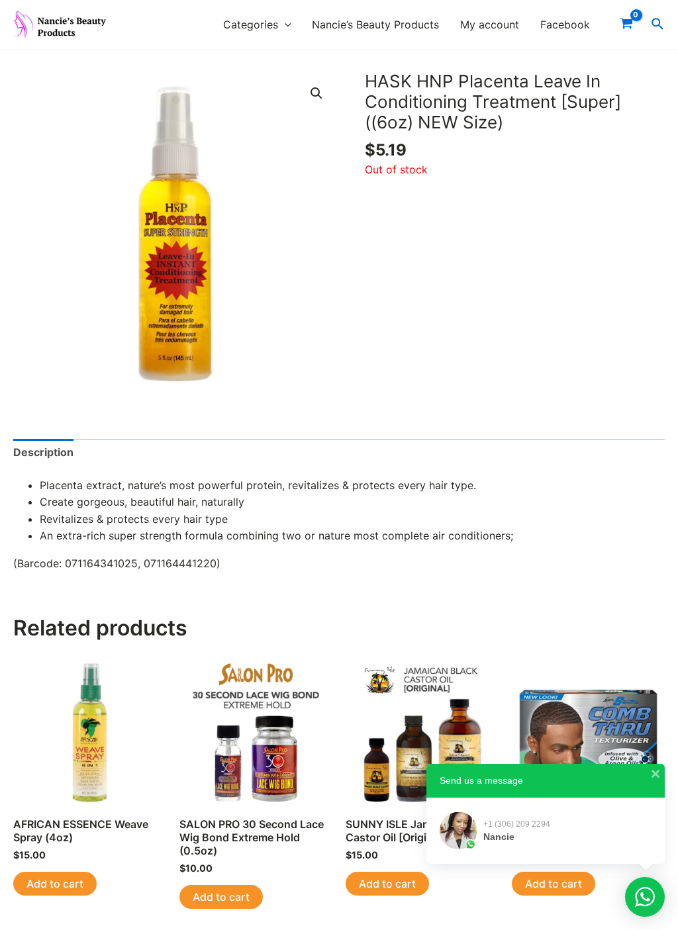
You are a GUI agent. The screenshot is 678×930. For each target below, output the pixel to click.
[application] (284, 25)
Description (43, 452)
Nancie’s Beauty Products (375, 24)
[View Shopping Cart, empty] (626, 24)
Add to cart (54, 883)
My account (489, 24)
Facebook (565, 24)
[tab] (43, 453)
